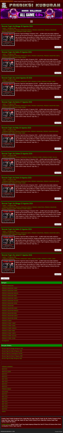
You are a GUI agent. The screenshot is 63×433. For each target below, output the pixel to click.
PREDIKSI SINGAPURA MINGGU (10, 310)
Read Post (57, 47)
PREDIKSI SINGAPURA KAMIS (51, 105)
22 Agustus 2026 (12, 231)
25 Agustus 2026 (12, 155)
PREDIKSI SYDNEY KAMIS (19, 107)
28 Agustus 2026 (12, 80)
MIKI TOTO (4, 379)
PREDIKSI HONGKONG (9, 30)
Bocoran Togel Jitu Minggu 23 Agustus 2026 (17, 203)
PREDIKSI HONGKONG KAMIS (23, 105)
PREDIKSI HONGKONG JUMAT (23, 81)
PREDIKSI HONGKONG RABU (22, 131)
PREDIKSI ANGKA (6, 389)
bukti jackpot (5, 391)
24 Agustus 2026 (12, 179)
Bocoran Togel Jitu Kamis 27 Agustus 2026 (17, 102)
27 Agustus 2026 (12, 104)
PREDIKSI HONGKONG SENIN (23, 181)
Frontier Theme (58, 431)
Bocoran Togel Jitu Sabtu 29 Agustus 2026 (17, 52)
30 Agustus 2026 (12, 28)
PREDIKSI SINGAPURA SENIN (51, 181)
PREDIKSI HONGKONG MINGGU (23, 30)
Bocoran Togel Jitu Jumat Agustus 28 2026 (17, 78)
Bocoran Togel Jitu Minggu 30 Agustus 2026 (17, 26)
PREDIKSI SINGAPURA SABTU (52, 55)
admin (4, 28)
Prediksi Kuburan (6, 424)
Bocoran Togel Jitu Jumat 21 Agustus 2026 (17, 255)
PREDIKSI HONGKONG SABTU (23, 55)
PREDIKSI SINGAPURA (38, 30)
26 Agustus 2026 (12, 129)
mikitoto (4, 411)
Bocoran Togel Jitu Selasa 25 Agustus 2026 (17, 154)
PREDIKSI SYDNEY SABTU (19, 57)
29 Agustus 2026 (12, 54)
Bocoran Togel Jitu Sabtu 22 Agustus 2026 (17, 229)
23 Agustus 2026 (12, 205)
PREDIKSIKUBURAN (6, 1)
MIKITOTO (4, 369)
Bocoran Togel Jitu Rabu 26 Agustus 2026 (16, 128)
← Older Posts (5, 278)
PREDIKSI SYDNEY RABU (18, 133)
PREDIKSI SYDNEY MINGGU (24, 31)
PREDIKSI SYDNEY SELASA (50, 157)
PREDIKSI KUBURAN (7, 366)
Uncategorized (5, 340)
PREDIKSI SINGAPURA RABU (50, 131)
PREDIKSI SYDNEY (11, 31)
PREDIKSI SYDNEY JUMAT (48, 81)
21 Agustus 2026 (12, 257)
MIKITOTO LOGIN (6, 371)
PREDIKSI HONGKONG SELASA (23, 157)
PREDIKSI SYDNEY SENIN (19, 183)
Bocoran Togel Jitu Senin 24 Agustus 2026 (17, 178)
